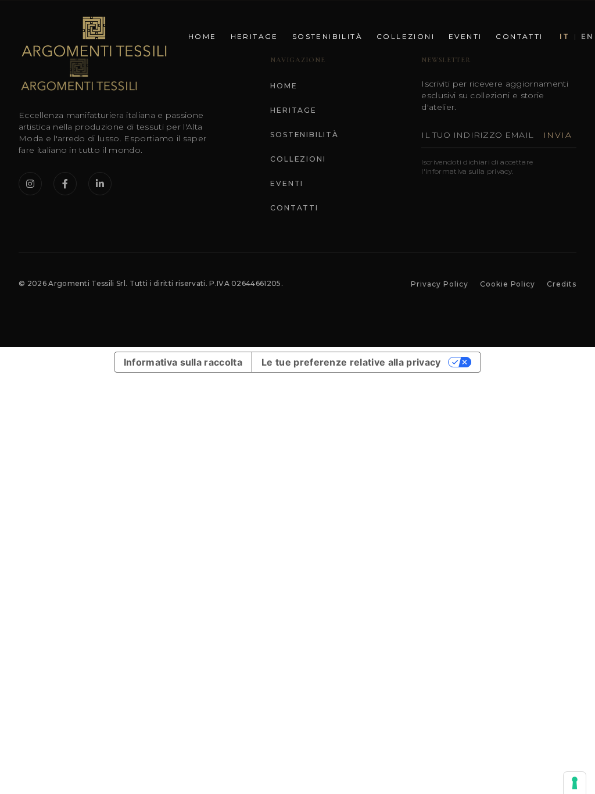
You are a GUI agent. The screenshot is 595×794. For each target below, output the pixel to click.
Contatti (519, 36)
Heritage (254, 36)
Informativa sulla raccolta (183, 362)
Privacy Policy (439, 284)
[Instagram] (30, 183)
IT (565, 36)
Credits (561, 284)
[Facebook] (65, 183)
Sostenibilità (327, 36)
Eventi (465, 36)
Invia (557, 135)
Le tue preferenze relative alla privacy (350, 362)
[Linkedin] (100, 183)
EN (587, 36)
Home (202, 36)
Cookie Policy (507, 284)
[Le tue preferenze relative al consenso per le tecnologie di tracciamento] (575, 783)
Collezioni (406, 36)
